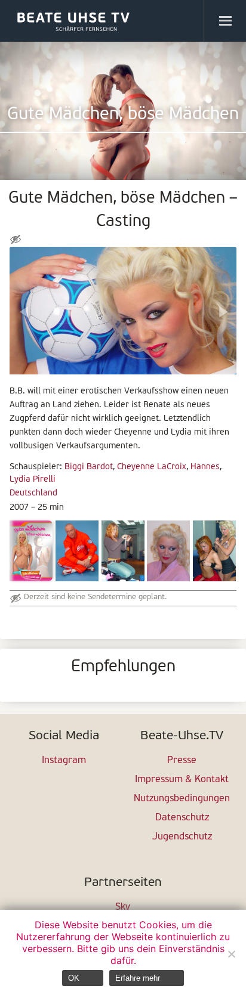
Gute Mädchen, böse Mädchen (123, 114)
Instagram (64, 760)
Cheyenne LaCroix (151, 467)
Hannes (205, 467)
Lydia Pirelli (33, 479)
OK (73, 978)
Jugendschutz (182, 837)
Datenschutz (182, 818)
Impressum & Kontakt (182, 780)
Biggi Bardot (88, 467)
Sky (122, 907)
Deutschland (33, 493)
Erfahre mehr (137, 978)
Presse (181, 760)
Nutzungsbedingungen (182, 799)
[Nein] (231, 954)
